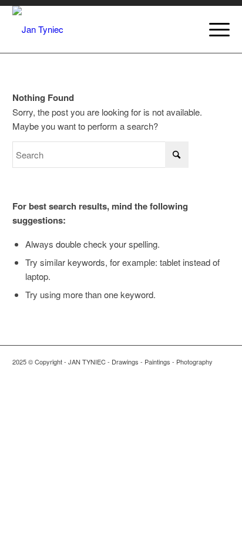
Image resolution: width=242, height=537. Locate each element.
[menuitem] (213, 29)
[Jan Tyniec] (99, 29)
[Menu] (213, 29)
